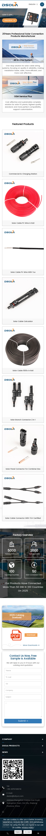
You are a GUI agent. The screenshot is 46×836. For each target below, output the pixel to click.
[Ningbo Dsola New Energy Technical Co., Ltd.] (15, 4)
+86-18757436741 (14, 789)
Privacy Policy (28, 827)
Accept (27, 832)
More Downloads (30, 645)
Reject (18, 832)
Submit (23, 721)
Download (31, 635)
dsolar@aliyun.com (15, 796)
